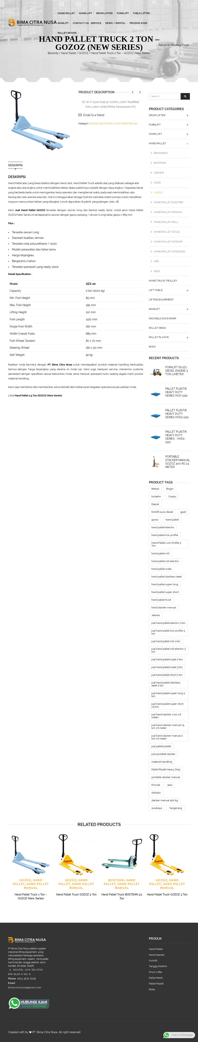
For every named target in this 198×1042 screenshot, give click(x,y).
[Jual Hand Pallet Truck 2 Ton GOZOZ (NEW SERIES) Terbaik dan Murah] (40, 119)
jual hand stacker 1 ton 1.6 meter (166, 716)
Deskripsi (15, 165)
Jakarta (155, 615)
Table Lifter (141, 13)
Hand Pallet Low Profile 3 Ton (166, 544)
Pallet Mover (67, 32)
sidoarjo (156, 792)
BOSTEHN (160, 162)
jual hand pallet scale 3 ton (167, 667)
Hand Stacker (157, 954)
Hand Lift (85, 13)
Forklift (123, 13)
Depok (155, 504)
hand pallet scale (161, 568)
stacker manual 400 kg (164, 800)
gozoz (154, 519)
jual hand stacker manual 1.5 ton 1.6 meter (167, 726)
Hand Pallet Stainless (169, 251)
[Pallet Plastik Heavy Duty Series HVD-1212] (155, 393)
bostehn (156, 496)
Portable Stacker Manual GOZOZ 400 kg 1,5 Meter (177, 462)
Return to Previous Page (174, 45)
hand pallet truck (161, 599)
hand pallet (172, 519)
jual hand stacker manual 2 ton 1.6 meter (167, 737)
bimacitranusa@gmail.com (24, 987)
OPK (156, 261)
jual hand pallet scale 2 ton (167, 659)
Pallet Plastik (159, 337)
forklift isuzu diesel (162, 511)
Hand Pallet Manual (125, 123)
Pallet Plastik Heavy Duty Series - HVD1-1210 (176, 437)
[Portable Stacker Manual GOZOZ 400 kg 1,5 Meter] (155, 461)
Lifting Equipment (161, 299)
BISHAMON (160, 153)
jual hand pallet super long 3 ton (168, 695)
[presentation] (7, 863)
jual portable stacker (163, 754)
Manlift (63, 23)
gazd (183, 511)
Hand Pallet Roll (166, 221)
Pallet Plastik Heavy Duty (165, 769)
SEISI (157, 271)
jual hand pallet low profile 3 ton (168, 632)
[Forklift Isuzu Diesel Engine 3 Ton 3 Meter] (155, 372)
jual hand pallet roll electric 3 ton (168, 650)
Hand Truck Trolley (163, 280)
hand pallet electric (162, 527)
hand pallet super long (164, 584)
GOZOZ (83, 53)
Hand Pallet (66, 13)
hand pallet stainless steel (166, 576)
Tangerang (175, 808)
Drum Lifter (104, 13)
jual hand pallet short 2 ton (167, 674)
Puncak (155, 784)
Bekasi (155, 488)
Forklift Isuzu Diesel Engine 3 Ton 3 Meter (176, 371)
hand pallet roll (160, 553)
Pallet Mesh (157, 327)
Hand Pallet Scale (167, 231)
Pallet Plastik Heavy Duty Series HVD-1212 (176, 392)
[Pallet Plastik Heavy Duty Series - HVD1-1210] (155, 436)
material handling (161, 761)
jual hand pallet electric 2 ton (168, 622)
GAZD (157, 182)
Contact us (81, 23)
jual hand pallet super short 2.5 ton (167, 705)
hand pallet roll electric (165, 561)
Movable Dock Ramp (162, 318)
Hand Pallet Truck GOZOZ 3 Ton (167, 894)
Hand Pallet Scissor (168, 241)
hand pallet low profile (164, 535)
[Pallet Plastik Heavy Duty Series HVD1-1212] (155, 415)
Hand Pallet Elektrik (168, 202)
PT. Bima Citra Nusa (44, 1032)
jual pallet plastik (161, 746)
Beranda (53, 53)
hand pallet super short (165, 592)
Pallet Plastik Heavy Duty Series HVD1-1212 (177, 414)
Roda (152, 346)
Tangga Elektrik (158, 966)
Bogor (170, 488)
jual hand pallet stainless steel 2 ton (165, 684)
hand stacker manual (163, 607)
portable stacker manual (165, 777)
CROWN (159, 172)
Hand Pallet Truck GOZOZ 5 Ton (76, 894)
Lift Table (156, 290)
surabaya (156, 808)
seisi (169, 784)
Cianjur (172, 496)
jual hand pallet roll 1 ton (165, 641)
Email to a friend (93, 115)
